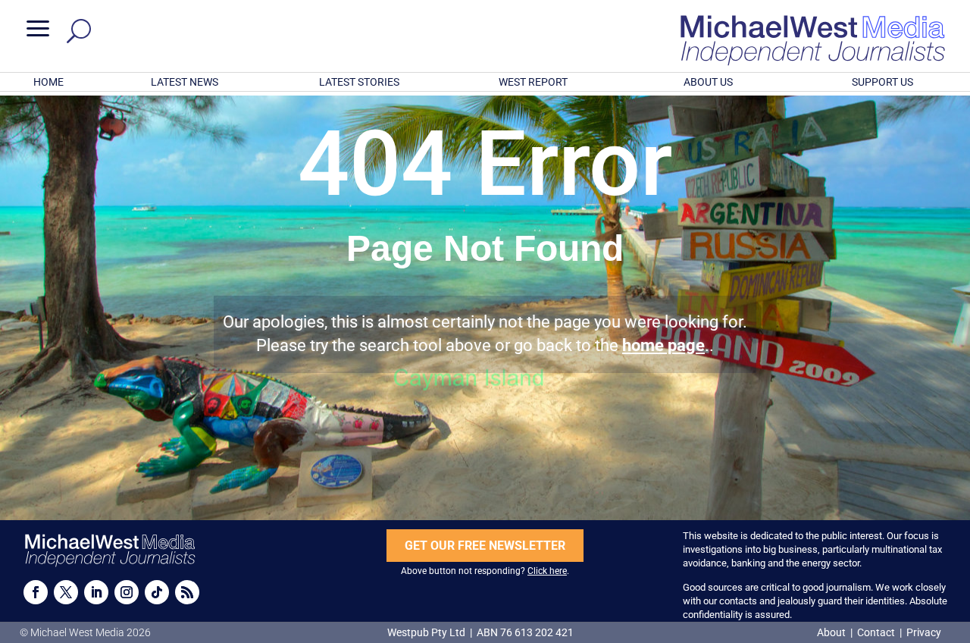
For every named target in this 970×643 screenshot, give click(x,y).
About (832, 632)
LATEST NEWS (184, 82)
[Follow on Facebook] (35, 592)
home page (663, 345)
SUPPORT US (882, 82)
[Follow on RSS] (187, 592)
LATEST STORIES (359, 82)
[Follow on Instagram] (126, 592)
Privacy (923, 632)
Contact (876, 632)
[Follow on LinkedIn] (96, 592)
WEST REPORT (533, 82)
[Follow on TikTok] (157, 592)
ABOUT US (708, 82)
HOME (48, 82)
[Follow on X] (66, 592)
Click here (547, 571)
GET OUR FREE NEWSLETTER (485, 545)
